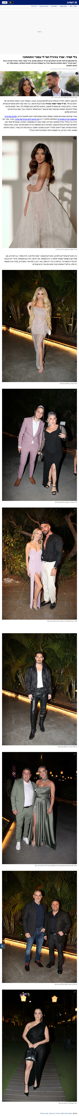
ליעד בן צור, (73, 69)
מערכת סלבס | (65, 69)
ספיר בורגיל (60, 1114)
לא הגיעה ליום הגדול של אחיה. (27, 119)
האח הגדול (68, 1114)
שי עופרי (52, 1114)
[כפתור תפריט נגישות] (2, 945)
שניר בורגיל (44, 1114)
